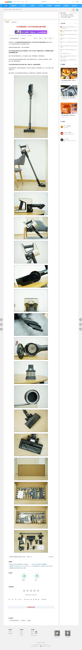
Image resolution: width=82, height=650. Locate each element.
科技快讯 (14, 5)
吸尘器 (28, 620)
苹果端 (22, 1)
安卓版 (18, 1)
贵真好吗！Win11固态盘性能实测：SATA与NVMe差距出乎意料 (69, 27)
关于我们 (9, 631)
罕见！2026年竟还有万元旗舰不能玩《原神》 (68, 50)
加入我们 (21, 631)
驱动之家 (75, 5)
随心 (22, 35)
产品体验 (23, 5)
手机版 (14, 1)
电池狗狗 (67, 5)
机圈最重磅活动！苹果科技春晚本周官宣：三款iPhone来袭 (69, 60)
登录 (73, 1)
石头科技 (23, 38)
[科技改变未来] (7, 1)
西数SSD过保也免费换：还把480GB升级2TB (67, 16)
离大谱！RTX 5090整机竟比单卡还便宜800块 (69, 43)
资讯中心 (10, 9)
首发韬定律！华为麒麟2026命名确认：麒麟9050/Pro (69, 35)
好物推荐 (49, 5)
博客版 (26, 1)
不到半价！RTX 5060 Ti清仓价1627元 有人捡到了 (69, 39)
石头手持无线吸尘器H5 (14, 38)
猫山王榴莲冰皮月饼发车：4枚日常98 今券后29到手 (68, 81)
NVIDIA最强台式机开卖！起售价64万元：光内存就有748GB (69, 57)
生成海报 (44, 599)
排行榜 (33, 5)
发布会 (41, 5)
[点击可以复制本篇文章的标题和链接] (30, 35)
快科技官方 (36, 633)
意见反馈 (21, 633)
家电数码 (13, 9)
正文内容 (7, 22)
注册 (75, 1)
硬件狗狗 (58, 5)
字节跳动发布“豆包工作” (66, 53)
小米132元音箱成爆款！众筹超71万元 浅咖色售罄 (69, 46)
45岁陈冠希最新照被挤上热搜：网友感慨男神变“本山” (69, 31)
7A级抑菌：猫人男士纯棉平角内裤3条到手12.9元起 (68, 98)
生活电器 (17, 9)
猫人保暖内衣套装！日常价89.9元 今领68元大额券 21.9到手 (68, 115)
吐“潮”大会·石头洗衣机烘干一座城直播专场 (39, 564)
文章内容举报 (51, 556)
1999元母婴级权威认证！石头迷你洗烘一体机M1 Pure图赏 (42, 566)
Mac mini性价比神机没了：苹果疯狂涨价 (67, 14)
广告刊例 (21, 635)
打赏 (20, 599)
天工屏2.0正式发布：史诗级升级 (66, 17)
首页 (6, 5)
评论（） (14, 22)
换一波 (76, 23)
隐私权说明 (10, 633)
